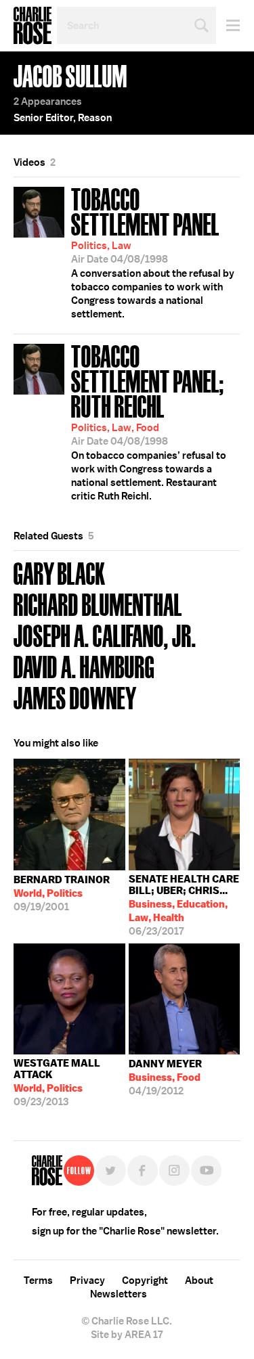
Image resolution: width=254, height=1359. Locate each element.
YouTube (206, 1170)
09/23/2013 (57, 1082)
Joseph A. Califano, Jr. (105, 634)
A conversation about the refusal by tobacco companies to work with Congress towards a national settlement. (152, 251)
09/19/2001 (62, 893)
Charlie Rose (32, 26)
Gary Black (60, 572)
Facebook (142, 1170)
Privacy (87, 1280)
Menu (228, 25)
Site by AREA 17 (127, 1334)
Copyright (145, 1280)
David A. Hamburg (84, 665)
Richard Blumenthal (98, 603)
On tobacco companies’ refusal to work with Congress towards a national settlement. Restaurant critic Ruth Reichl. (148, 421)
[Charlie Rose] (47, 1170)
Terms (38, 1280)
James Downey (75, 696)
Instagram (174, 1170)
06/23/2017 (184, 905)
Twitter (111, 1170)
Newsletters (118, 1294)
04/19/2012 (165, 1077)
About (199, 1280)
